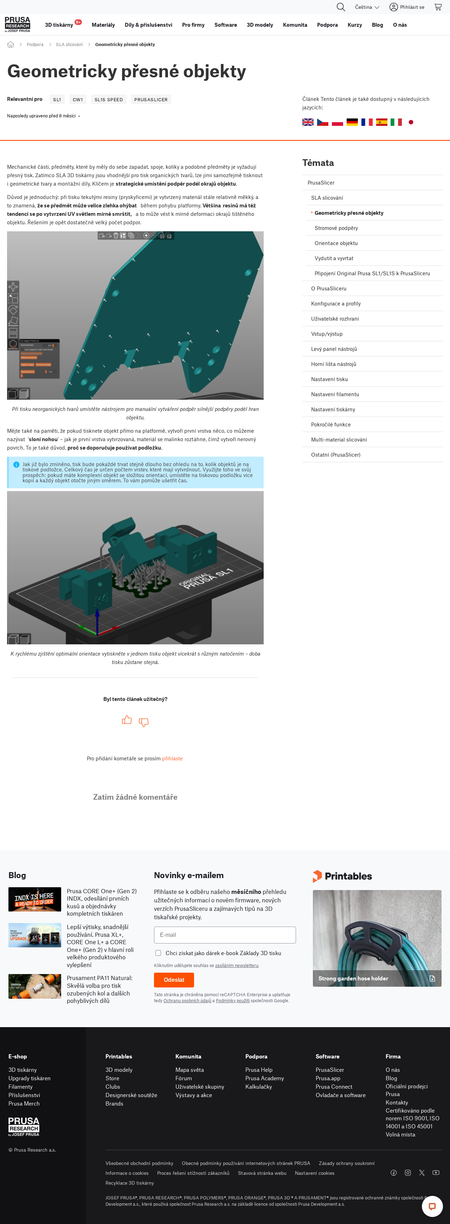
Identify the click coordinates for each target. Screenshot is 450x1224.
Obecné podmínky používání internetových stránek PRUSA (246, 1163)
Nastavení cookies (315, 1173)
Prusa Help (258, 1069)
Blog (391, 1078)
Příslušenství (24, 1094)
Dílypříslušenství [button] (148, 24)
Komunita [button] (295, 24)
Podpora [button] (327, 24)
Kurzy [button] (355, 24)
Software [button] (225, 24)
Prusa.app (328, 1078)
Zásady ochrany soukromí (347, 1163)
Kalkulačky (258, 1086)
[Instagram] (407, 1172)
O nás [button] (400, 24)
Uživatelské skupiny (199, 1086)
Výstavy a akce (193, 1094)
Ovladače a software (341, 1094)
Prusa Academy (264, 1078)
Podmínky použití (233, 1000)
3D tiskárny (22, 1069)
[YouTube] (436, 1172)
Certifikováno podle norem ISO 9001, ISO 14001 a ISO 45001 (412, 1118)
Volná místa (400, 1134)
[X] (422, 1172)
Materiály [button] (103, 24)
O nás (393, 1069)
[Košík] (438, 7)
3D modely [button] (260, 24)
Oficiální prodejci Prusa (407, 1090)
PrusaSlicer (330, 1069)
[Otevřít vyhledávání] (341, 7)
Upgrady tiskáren (29, 1078)
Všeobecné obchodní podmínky (139, 1163)
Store (112, 1078)
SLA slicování (69, 44)
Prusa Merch (24, 1103)
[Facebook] (393, 1172)
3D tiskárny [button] (63, 24)
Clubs (112, 1086)
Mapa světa (189, 1069)
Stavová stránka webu (262, 1173)
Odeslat (174, 980)
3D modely (119, 1069)
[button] (308, 122)
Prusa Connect (334, 1086)
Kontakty (397, 1102)
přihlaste (172, 758)
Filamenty (20, 1086)
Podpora (35, 44)
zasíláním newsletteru (236, 965)
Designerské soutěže (131, 1094)
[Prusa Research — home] (17, 24)
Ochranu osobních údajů (187, 1000)
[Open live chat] (432, 1206)
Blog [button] (377, 24)
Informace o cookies (127, 1173)
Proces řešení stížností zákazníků (193, 1173)
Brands (114, 1103)
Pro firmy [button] (193, 24)
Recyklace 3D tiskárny (129, 1183)
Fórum (183, 1078)
